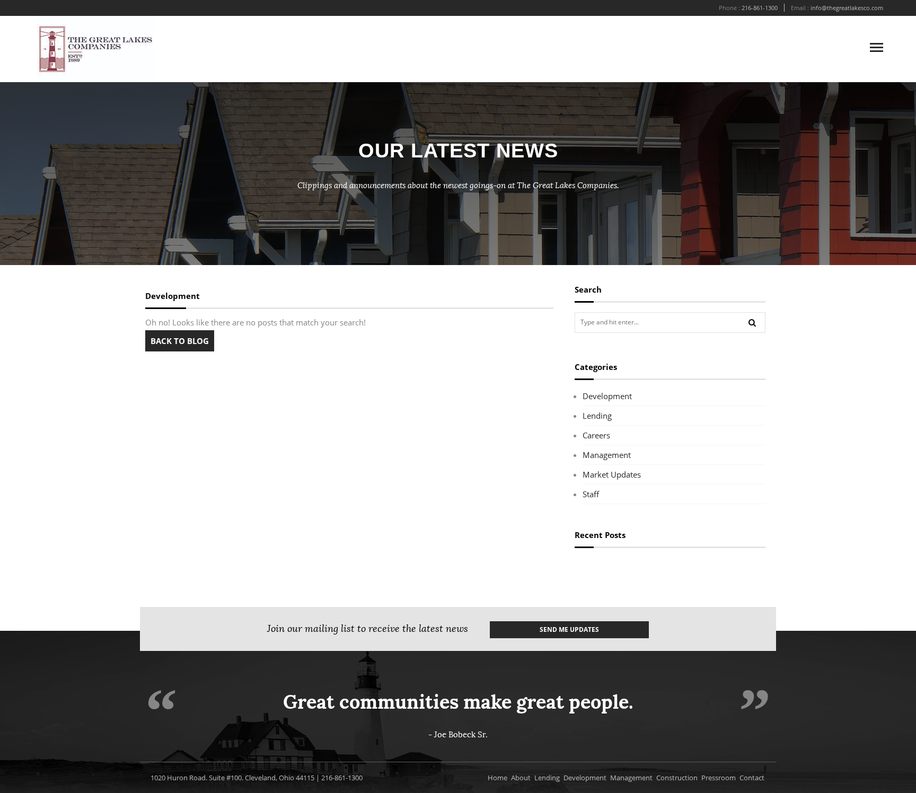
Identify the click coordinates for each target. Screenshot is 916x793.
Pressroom (718, 777)
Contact (751, 777)
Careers (596, 435)
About (521, 777)
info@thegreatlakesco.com (847, 8)
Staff (591, 494)
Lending (597, 415)
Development (607, 396)
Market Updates (612, 474)
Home (497, 777)
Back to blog (180, 341)
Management (607, 455)
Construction (677, 777)
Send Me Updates (569, 629)
